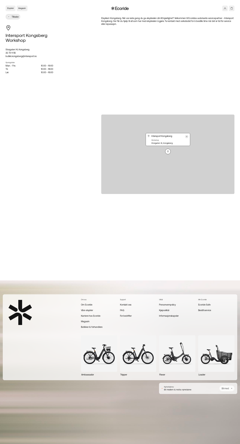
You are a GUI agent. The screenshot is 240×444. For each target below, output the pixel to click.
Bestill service (204, 310)
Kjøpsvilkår (164, 310)
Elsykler (10, 8)
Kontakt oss (125, 304)
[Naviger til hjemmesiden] (120, 8)
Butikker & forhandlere (91, 327)
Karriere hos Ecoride (90, 316)
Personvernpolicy (167, 304)
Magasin (22, 8)
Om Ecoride (86, 304)
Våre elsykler (87, 310)
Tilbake (15, 16)
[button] (168, 151)
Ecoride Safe (204, 304)
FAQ (122, 310)
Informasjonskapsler (169, 316)
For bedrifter (126, 316)
